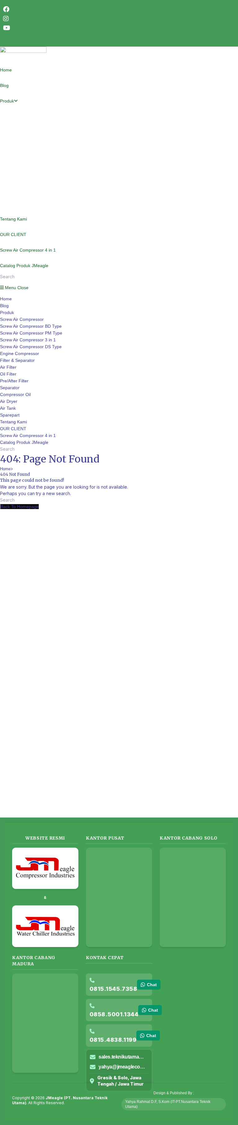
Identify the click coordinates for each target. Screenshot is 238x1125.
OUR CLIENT (13, 428)
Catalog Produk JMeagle (24, 442)
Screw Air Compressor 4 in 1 (28, 435)
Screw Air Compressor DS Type (31, 346)
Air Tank (8, 408)
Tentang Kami (13, 421)
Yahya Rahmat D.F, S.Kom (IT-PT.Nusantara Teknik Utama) (167, 1104)
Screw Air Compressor (22, 319)
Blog (4, 305)
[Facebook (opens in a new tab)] (6, 9)
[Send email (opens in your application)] (3, 37)
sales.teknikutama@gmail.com (123, 1056)
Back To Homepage (19, 506)
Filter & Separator (17, 360)
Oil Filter (8, 373)
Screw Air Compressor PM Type (31, 332)
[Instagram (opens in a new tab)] (6, 18)
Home (6, 298)
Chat (152, 984)
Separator (10, 387)
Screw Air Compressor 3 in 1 (28, 339)
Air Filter (8, 367)
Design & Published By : (173, 1093)
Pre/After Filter (14, 380)
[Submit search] (66, 450)
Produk (7, 312)
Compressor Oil (15, 394)
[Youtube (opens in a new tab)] (6, 28)
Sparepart (10, 414)
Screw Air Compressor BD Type (31, 326)
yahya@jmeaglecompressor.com (123, 1066)
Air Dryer (8, 401)
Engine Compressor (19, 353)
